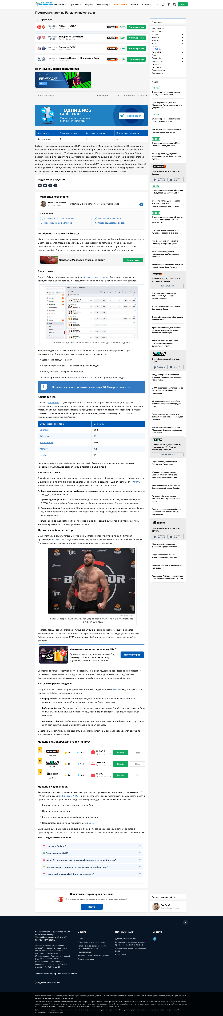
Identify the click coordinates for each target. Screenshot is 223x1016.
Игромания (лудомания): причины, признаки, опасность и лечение (130, 943)
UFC (58, 539)
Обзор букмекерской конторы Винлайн (166, 172)
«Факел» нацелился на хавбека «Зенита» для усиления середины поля (167, 403)
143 (82, 764)
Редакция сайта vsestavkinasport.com (94, 955)
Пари (52, 767)
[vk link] (141, 204)
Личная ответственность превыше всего (130, 949)
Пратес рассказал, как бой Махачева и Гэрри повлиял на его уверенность (167, 105)
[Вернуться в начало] (214, 1005)
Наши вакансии (84, 952)
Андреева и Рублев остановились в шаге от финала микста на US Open (167, 577)
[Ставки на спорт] (44, 6)
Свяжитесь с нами (86, 959)
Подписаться (133, 115)
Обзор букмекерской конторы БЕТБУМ (166, 529)
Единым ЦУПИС (70, 796)
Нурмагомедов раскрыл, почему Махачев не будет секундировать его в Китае (167, 430)
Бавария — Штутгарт (71, 37)
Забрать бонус (168, 286)
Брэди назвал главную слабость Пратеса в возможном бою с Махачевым (166, 511)
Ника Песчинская (57, 202)
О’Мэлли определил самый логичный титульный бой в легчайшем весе (164, 295)
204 (82, 753)
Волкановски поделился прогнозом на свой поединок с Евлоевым (165, 254)
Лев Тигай (165, 905)
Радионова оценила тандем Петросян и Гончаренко (164, 462)
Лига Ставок (46, 442)
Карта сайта (120, 954)
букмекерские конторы (96, 277)
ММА (135, 481)
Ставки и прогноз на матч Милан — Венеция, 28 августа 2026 (167, 144)
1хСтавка (44, 436)
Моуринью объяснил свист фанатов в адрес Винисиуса (164, 545)
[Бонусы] (174, 4)
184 (82, 775)
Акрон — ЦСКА (67, 26)
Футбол (155, 34)
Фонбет (44, 455)
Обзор (137, 753)
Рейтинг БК (59, 4)
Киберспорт (157, 61)
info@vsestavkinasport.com (47, 964)
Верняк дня (48, 78)
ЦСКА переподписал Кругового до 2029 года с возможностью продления (167, 390)
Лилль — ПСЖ (67, 47)
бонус (91, 823)
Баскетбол (157, 58)
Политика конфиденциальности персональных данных (92, 947)
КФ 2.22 (43, 83)
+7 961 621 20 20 (52, 967)
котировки (53, 402)
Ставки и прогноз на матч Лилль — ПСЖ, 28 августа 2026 (167, 120)
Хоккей (155, 37)
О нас (80, 938)
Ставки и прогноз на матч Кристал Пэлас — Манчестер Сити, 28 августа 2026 (167, 219)
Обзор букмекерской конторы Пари (166, 360)
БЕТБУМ (52, 778)
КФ (156, 88)
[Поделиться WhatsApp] (50, 185)
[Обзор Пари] (159, 353)
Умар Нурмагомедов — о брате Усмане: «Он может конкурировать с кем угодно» (166, 203)
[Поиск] (163, 4)
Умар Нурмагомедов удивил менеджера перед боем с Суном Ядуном (166, 156)
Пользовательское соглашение (91, 942)
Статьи (145, 4)
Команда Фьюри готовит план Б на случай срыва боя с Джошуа (167, 265)
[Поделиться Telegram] (45, 185)
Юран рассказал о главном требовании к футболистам (164, 556)
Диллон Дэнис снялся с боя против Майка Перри (167, 318)
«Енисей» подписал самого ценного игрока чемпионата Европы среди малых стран (164, 474)
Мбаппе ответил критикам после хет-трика (166, 566)
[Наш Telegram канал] (168, 4)
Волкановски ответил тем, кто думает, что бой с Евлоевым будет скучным (167, 416)
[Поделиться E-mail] (55, 185)
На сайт (120, 753)
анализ (116, 689)
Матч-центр (102, 4)
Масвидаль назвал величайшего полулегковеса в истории (166, 130)
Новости (134, 4)
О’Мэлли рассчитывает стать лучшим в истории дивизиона (165, 231)
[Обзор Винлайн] (159, 166)
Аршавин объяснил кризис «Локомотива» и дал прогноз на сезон (166, 498)
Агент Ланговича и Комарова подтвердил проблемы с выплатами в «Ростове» (165, 343)
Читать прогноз (136, 27)
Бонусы (88, 4)
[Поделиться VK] (40, 185)
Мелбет (44, 449)
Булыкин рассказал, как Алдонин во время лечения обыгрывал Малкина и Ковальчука (166, 330)
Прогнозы (74, 4)
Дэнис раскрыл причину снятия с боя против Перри (167, 307)
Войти (91, 907)
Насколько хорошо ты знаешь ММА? (94, 649)
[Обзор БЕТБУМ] (159, 523)
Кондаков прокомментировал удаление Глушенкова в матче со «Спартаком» (167, 377)
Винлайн (44, 430)
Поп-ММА (156, 52)
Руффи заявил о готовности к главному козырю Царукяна (165, 242)
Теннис (155, 40)
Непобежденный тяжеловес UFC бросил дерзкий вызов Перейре (166, 486)
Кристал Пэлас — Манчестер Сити (79, 58)
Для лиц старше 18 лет (125, 938)
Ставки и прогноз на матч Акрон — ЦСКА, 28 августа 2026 (167, 93)
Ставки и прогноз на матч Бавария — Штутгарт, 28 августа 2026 (167, 191)
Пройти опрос (132, 654)
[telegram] (185, 922)
